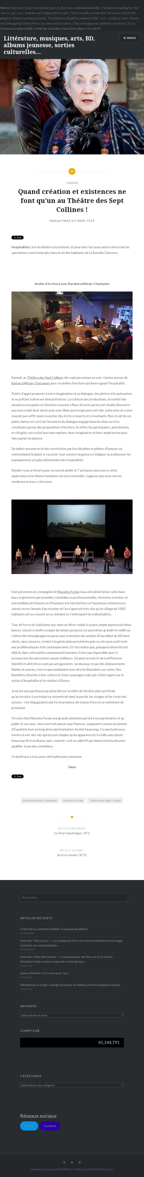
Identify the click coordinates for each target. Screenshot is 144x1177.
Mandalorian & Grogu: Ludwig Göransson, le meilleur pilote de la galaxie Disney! (70, 984)
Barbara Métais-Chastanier (30, 383)
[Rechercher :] (74, 897)
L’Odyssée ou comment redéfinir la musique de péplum (53, 929)
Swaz (66, 220)
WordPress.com (103, 1169)
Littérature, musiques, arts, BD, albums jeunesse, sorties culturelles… (49, 45)
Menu (131, 37)
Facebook (50, 1126)
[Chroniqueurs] (72, 1162)
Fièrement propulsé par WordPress (51, 1169)
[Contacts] (64, 1162)
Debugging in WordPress (23, 23)
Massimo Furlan (68, 592)
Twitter (29, 1126)
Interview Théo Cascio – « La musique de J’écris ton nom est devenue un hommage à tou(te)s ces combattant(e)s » (71, 943)
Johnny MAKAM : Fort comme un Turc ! (44, 973)
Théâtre (72, 183)
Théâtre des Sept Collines (45, 378)
